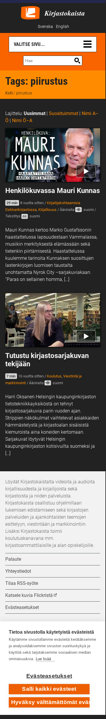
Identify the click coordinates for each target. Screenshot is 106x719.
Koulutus (54, 376)
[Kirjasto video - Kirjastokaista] (30, 12)
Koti (9, 93)
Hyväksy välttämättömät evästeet (50, 702)
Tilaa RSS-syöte (21, 583)
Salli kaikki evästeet (49, 689)
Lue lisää (43, 659)
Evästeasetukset (49, 676)
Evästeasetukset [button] (22, 607)
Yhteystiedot (18, 571)
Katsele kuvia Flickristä (29, 595)
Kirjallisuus (47, 209)
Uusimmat (34, 113)
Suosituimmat (63, 113)
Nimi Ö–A (22, 120)
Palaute (13, 559)
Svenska (45, 26)
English (62, 26)
